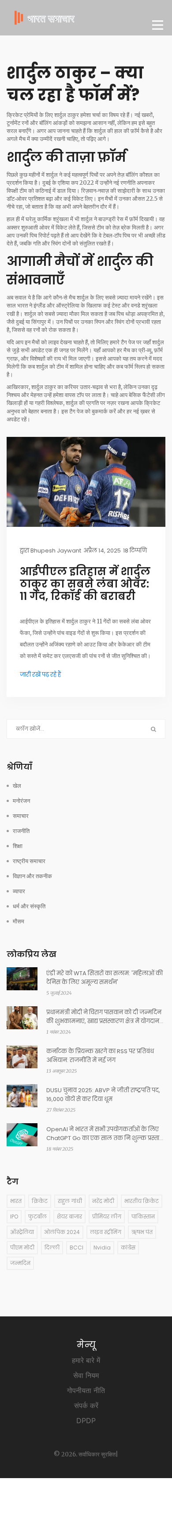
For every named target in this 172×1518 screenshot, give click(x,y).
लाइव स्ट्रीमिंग (105, 1232)
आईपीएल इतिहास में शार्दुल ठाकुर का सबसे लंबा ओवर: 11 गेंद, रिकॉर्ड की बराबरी (85, 584)
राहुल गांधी (70, 1201)
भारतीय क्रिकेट (141, 1201)
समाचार (21, 816)
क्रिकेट (40, 1201)
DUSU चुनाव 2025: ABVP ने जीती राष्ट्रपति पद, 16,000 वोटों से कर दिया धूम (103, 1094)
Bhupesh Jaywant (55, 550)
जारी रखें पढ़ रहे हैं (40, 674)
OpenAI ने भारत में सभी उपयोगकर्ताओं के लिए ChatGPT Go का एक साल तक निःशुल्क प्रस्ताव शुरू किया (104, 1134)
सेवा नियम (86, 1375)
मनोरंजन (21, 801)
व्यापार (19, 891)
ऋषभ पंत (142, 1232)
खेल (17, 786)
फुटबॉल (37, 1216)
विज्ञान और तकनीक (32, 876)
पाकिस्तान (143, 1216)
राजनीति (21, 831)
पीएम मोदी (22, 1247)
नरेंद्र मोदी (103, 1201)
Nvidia (102, 1247)
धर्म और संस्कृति (29, 906)
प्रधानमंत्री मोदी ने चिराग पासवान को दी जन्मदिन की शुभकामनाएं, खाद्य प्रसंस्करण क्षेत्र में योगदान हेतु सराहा (103, 1017)
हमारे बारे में (86, 1360)
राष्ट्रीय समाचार (29, 861)
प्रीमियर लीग (106, 1216)
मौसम (18, 921)
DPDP (86, 1420)
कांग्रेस (128, 1247)
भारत (16, 1201)
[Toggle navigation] (157, 25)
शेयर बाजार (69, 1216)
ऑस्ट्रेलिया (22, 1232)
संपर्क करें (86, 1405)
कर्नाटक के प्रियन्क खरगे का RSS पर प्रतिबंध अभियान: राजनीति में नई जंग (100, 1055)
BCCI (76, 1247)
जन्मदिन (20, 1263)
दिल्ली (52, 1247)
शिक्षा (17, 846)
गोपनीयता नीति (86, 1390)
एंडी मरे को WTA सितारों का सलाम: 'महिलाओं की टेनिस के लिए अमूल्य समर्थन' (104, 977)
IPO (14, 1216)
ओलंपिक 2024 (62, 1232)
